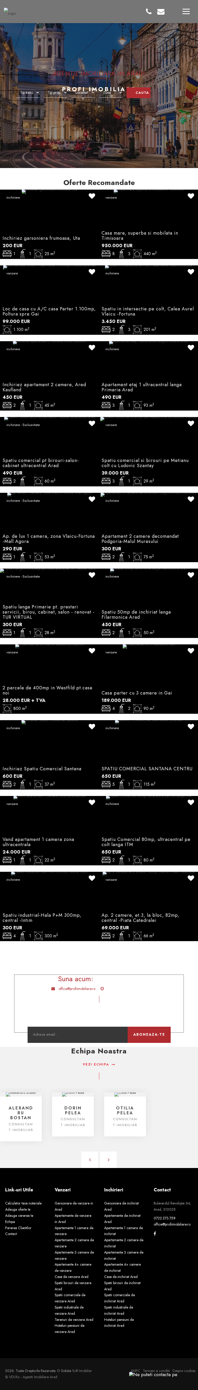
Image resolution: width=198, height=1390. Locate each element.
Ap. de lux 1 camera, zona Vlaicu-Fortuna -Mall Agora (49, 539)
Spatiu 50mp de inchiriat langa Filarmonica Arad (136, 614)
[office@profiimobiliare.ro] (160, 12)
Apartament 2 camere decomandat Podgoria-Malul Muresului (140, 539)
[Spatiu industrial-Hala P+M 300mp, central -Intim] (49, 873)
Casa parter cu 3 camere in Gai (137, 693)
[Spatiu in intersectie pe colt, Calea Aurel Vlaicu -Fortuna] (148, 267)
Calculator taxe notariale (23, 1203)
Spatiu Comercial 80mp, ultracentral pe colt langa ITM (146, 842)
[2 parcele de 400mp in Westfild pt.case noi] (49, 645)
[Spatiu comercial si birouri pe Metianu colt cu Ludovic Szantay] (148, 418)
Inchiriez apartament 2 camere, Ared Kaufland (44, 387)
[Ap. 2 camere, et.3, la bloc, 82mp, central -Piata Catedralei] (149, 873)
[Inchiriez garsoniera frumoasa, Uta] (49, 191)
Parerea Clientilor (18, 1227)
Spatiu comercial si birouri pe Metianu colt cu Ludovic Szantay (145, 463)
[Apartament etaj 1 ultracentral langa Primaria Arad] (148, 342)
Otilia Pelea (125, 1110)
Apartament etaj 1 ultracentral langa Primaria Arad (142, 387)
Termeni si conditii (156, 1370)
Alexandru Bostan (21, 1113)
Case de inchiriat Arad (121, 1276)
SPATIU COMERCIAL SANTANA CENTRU (147, 768)
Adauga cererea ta (19, 1215)
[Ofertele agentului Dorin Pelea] (73, 1094)
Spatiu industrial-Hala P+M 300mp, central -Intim (42, 918)
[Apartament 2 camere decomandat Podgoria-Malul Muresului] (148, 494)
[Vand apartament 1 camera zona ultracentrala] (49, 797)
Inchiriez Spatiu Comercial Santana (42, 768)
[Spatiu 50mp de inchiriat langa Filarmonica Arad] (148, 570)
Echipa (10, 1221)
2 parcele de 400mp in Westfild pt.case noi (48, 690)
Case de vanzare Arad (71, 1276)
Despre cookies (183, 1370)
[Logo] (10, 11)
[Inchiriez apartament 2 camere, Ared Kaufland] (49, 342)
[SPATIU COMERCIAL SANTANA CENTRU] (148, 721)
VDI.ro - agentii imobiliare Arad (33, 1376)
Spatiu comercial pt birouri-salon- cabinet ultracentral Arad (41, 463)
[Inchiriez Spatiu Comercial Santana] (49, 721)
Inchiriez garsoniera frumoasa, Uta (41, 238)
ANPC (135, 1370)
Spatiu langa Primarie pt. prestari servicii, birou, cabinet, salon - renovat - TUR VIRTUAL (49, 612)
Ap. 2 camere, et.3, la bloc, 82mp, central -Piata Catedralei (140, 918)
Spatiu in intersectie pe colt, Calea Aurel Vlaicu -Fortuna (148, 311)
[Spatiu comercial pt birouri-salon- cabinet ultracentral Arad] (49, 418)
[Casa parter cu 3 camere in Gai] (149, 645)
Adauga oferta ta (17, 1209)
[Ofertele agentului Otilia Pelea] (125, 1094)
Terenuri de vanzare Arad (74, 1319)
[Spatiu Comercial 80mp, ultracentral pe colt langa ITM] (148, 797)
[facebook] (155, 1234)
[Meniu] (186, 11)
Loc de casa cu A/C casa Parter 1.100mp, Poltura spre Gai (49, 311)
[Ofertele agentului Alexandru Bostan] (21, 1094)
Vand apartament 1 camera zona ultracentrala (38, 842)
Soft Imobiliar (82, 1370)
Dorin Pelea (73, 1110)
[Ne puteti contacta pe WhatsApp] (151, 1374)
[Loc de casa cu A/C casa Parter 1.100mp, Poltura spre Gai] (49, 267)
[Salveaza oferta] (92, 196)
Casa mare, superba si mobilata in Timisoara (140, 236)
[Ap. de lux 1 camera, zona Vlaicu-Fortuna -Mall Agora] (49, 494)
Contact (11, 1233)
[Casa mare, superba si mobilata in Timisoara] (149, 191)
